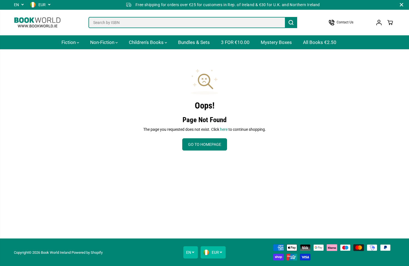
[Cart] (390, 23)
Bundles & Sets (194, 42)
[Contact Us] (346, 23)
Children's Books (147, 42)
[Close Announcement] (401, 4)
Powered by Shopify (87, 252)
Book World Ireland (56, 252)
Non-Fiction (102, 42)
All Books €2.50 (319, 42)
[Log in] (379, 23)
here (224, 129)
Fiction (69, 42)
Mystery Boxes (276, 42)
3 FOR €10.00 (235, 42)
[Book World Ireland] (37, 23)
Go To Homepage (204, 144)
